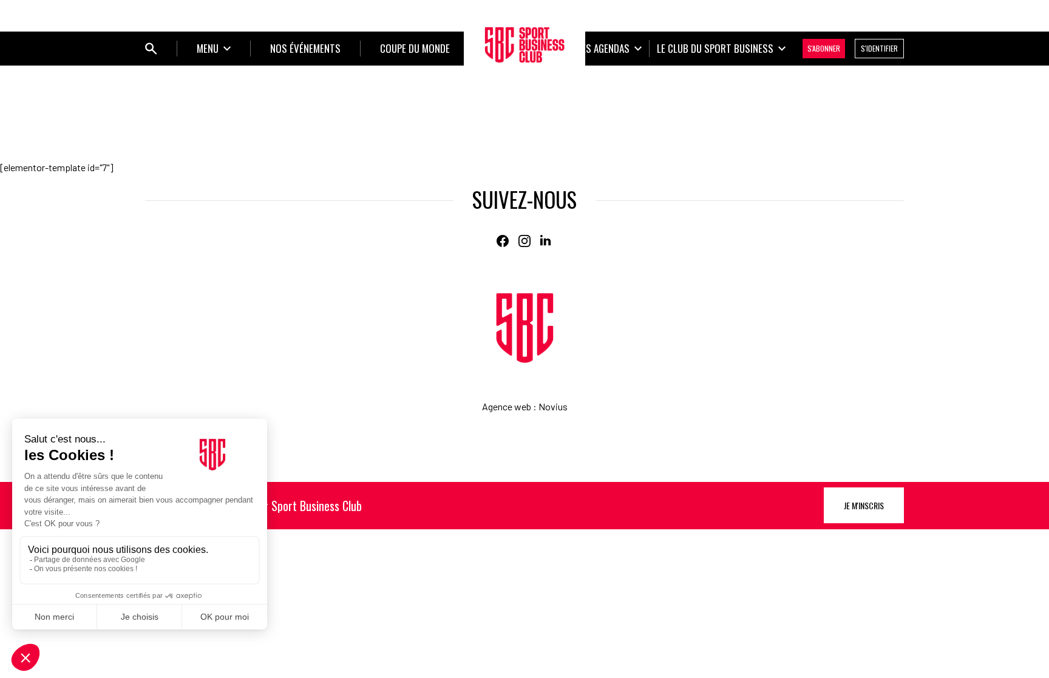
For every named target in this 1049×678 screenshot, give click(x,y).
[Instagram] (524, 241)
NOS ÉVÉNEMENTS (305, 48)
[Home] (525, 328)
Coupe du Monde (415, 48)
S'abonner (823, 48)
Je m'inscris (864, 505)
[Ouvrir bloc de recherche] (151, 48)
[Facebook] (503, 241)
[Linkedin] (546, 241)
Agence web (506, 406)
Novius (553, 406)
